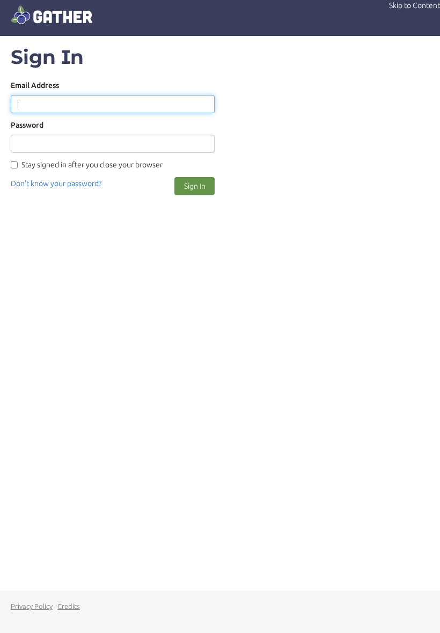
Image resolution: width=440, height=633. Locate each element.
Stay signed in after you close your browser (92, 164)
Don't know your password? (56, 183)
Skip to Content (414, 5)
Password (27, 125)
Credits (68, 606)
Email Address (35, 85)
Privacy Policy (32, 606)
